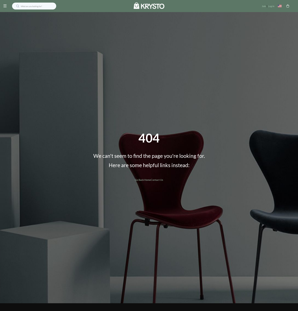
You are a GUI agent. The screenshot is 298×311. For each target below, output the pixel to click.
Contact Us (157, 179)
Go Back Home (143, 179)
